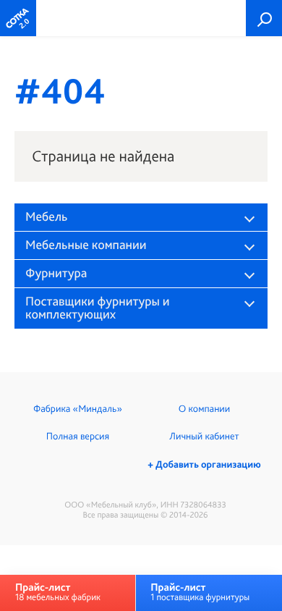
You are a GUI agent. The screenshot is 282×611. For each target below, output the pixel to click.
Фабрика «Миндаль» (77, 409)
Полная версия (77, 436)
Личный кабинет (204, 436)
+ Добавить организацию (204, 465)
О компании (204, 409)
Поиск (264, 18)
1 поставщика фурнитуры (199, 592)
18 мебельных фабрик (58, 592)
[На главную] (18, 18)
